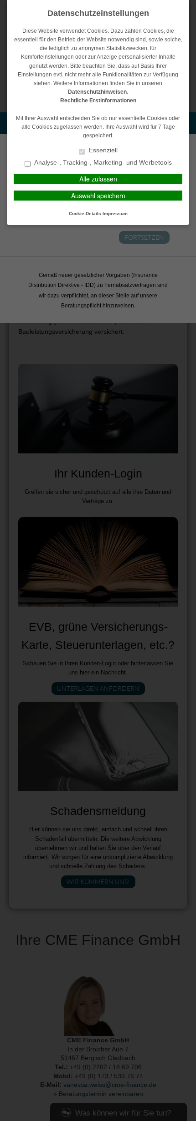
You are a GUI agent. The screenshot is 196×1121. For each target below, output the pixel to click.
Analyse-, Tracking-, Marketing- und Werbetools (102, 162)
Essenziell (102, 150)
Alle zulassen (98, 178)
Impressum (115, 213)
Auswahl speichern (98, 195)
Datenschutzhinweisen (97, 92)
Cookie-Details (85, 213)
